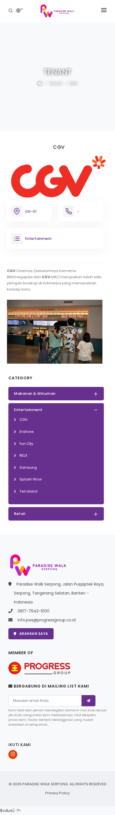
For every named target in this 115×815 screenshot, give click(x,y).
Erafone (27, 431)
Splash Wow (31, 479)
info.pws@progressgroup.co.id (47, 620)
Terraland (28, 491)
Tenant (55, 83)
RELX (23, 455)
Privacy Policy (57, 793)
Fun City (26, 443)
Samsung (28, 467)
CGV (73, 83)
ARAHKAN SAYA (33, 633)
